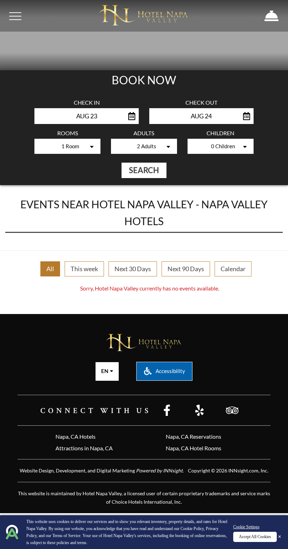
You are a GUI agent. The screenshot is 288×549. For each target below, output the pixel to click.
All (50, 269)
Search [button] (144, 170)
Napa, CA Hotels (75, 436)
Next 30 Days (132, 269)
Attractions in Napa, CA (84, 448)
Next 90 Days (186, 269)
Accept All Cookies (255, 536)
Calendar (233, 269)
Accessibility (170, 371)
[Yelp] (199, 411)
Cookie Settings (246, 526)
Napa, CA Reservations (193, 436)
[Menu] (15, 16)
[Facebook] (167, 411)
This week (84, 269)
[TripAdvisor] (232, 411)
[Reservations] (272, 16)
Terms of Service (66, 535)
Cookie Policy (192, 528)
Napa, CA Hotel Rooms (193, 448)
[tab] (50, 269)
